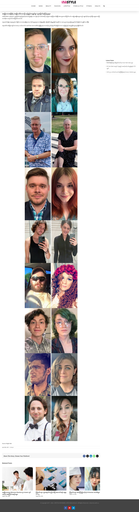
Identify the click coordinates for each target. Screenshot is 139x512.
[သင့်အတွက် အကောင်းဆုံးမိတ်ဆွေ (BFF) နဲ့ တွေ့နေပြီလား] (99, 467)
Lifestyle (12, 447)
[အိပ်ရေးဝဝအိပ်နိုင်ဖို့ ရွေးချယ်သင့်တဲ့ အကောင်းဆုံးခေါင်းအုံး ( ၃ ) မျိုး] (65, 467)
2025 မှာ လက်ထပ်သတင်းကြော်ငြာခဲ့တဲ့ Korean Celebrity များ (121, 72)
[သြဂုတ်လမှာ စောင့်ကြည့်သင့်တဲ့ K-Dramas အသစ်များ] (31, 467)
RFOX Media (70, 503)
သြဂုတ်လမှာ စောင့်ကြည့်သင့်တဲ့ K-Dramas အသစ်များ (31, 492)
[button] (104, 5)
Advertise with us (94, 503)
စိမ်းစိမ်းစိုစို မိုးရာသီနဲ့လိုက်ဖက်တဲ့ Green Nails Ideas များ (120, 62)
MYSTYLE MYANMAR (60, 503)
